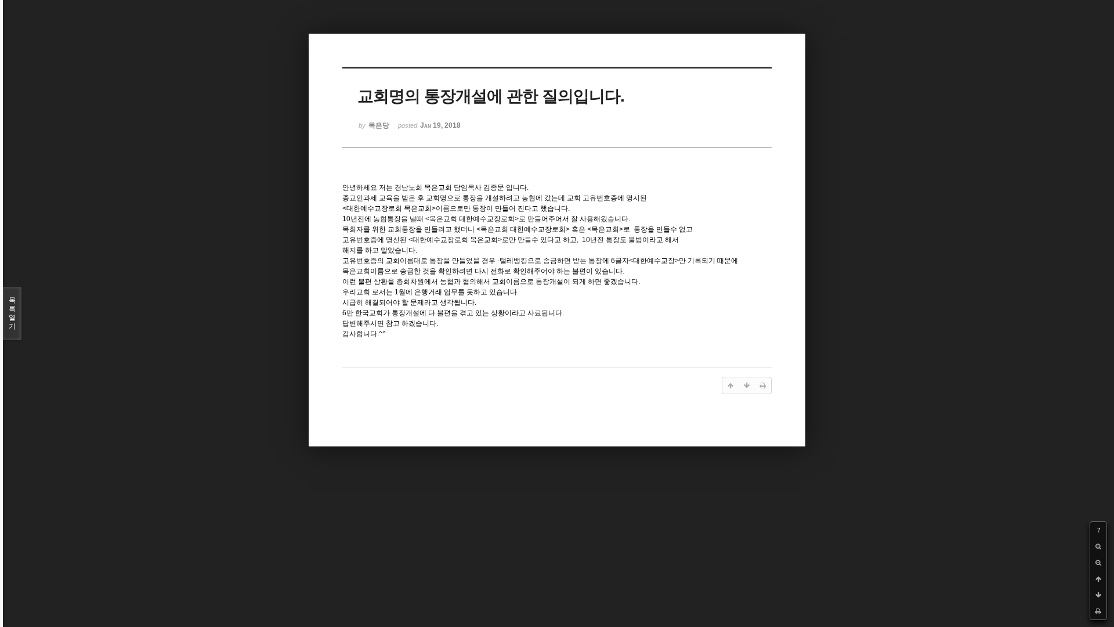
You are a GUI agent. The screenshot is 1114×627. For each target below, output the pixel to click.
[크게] (1098, 546)
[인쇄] (1098, 611)
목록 (12, 313)
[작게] (1098, 562)
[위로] (1098, 579)
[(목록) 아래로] (1098, 595)
